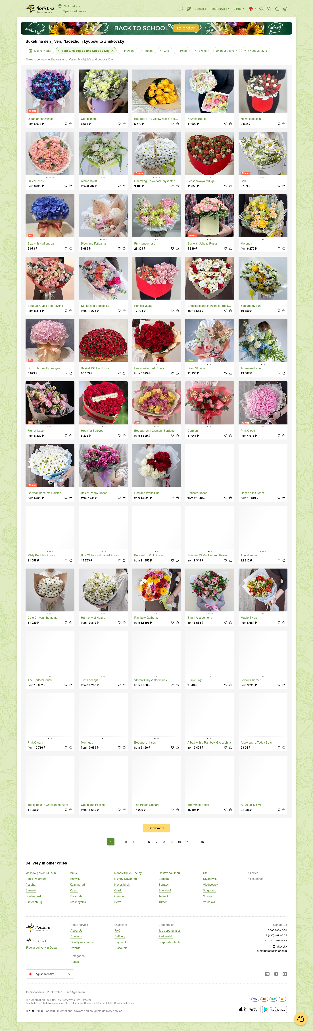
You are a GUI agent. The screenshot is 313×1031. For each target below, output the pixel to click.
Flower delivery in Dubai (41, 947)
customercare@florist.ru (271, 951)
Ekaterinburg (34, 902)
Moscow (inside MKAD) (41, 873)
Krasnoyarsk (78, 902)
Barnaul (31, 890)
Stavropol (165, 890)
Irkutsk (74, 873)
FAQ (117, 930)
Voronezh (209, 896)
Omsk (118, 890)
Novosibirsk (122, 884)
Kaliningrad (77, 884)
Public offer (54, 992)
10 (179, 842)
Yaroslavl (209, 902)
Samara (164, 879)
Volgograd (209, 890)
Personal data (35, 992)
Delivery (119, 936)
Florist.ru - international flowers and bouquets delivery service (83, 1011)
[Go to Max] (284, 974)
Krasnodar (76, 896)
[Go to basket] (277, 8)
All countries (255, 879)
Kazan (74, 890)
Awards (75, 948)
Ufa (205, 873)
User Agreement (74, 992)
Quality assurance (82, 942)
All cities (252, 873)
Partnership (165, 936)
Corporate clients (169, 942)
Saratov (164, 884)
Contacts (76, 936)
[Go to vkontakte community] (267, 974)
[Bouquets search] (261, 8)
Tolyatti (163, 896)
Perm (117, 902)
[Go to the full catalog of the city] (40, 8)
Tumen (163, 902)
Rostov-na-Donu (169, 873)
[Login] (285, 8)
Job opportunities (169, 930)
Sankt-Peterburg (36, 879)
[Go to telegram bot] (276, 974)
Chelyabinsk (34, 896)
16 (202, 842)
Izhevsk (75, 879)
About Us (76, 930)
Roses (74, 962)
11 (187, 842)
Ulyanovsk (210, 879)
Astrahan (31, 884)
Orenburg (120, 896)
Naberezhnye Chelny (128, 873)
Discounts (120, 948)
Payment (120, 942)
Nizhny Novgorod (125, 879)
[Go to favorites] (269, 8)
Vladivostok (210, 884)
